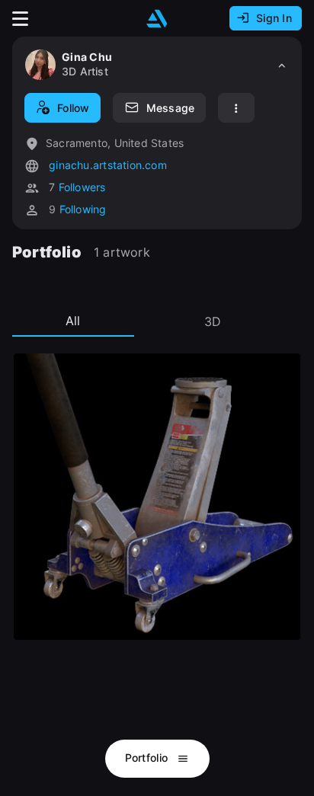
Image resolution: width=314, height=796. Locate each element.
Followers (82, 187)
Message (170, 107)
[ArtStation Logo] (157, 18)
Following (83, 209)
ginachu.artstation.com (106, 164)
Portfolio (148, 757)
